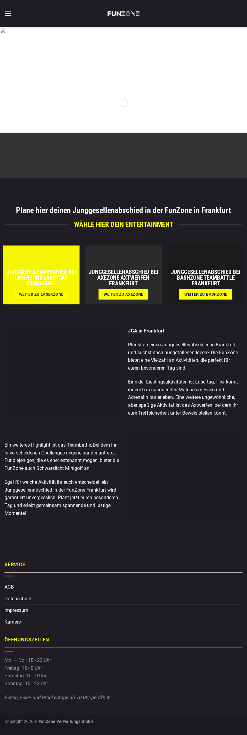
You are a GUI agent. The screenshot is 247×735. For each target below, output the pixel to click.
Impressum (16, 610)
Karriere (13, 622)
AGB (9, 587)
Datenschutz (18, 599)
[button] (8, 13)
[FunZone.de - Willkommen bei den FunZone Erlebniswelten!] (123, 14)
